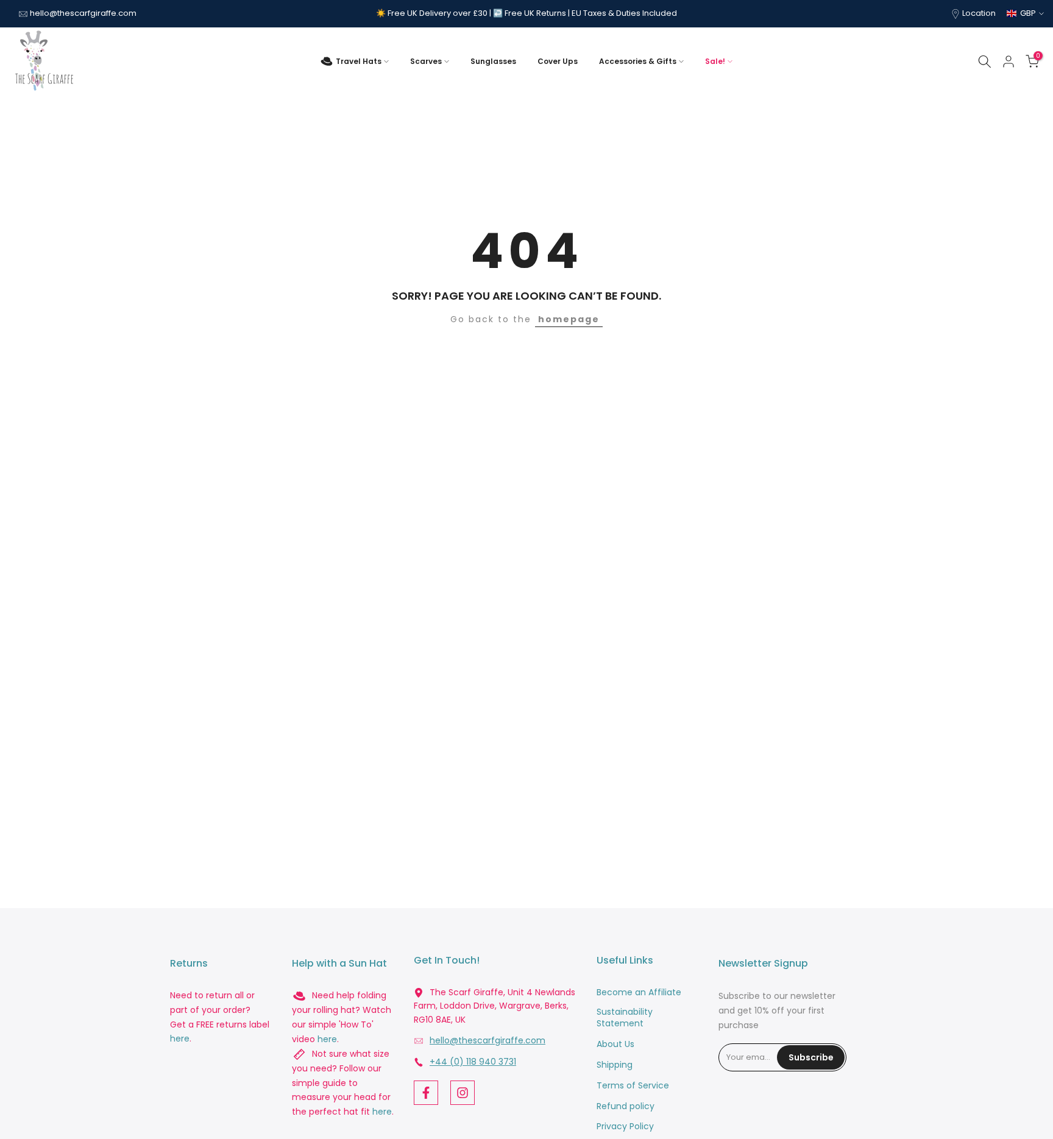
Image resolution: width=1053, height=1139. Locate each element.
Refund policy (625, 1106)
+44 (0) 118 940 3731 (473, 1062)
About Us (615, 1044)
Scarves (426, 61)
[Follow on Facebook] (426, 1093)
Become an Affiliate (639, 992)
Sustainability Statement (625, 1018)
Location (979, 13)
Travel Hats (358, 61)
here (180, 1039)
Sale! (715, 61)
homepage (569, 319)
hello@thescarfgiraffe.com (83, 13)
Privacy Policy (625, 1126)
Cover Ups (557, 61)
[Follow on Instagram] (462, 1093)
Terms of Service (633, 1085)
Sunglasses (493, 61)
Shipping (615, 1065)
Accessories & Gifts (637, 61)
